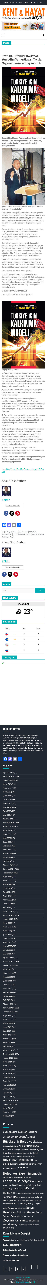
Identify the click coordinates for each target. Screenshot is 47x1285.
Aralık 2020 (7, 1035)
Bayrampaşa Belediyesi (21, 1153)
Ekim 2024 (7, 857)
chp (35, 1160)
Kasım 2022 (7, 946)
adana (7, 1131)
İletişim (26, 2)
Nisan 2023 (7, 927)
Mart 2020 (7, 1070)
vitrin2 (37, 469)
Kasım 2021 (7, 992)
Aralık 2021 (7, 989)
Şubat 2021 (7, 1027)
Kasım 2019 (7, 1085)
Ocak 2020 (7, 1077)
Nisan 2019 (7, 1112)
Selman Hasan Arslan (30, 1212)
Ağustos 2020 (8, 1050)
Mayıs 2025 (7, 830)
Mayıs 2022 (7, 969)
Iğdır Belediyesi (18, 1185)
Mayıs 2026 (7, 784)
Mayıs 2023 (7, 923)
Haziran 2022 (8, 965)
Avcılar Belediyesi (28, 1145)
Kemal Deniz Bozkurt (24, 1193)
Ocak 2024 (7, 892)
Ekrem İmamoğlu (30, 1173)
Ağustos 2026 (8, 773)
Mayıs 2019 (7, 1108)
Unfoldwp (34, 1282)
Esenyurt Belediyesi (17, 1181)
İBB (27, 1221)
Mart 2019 (7, 1116)
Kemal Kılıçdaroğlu (37, 1193)
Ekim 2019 (7, 1089)
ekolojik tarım (22, 532)
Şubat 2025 (7, 842)
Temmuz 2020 (8, 1054)
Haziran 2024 (8, 873)
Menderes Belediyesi (19, 1203)
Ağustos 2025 (8, 819)
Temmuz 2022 (8, 962)
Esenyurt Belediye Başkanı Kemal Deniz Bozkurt (17, 1177)
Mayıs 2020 (7, 1062)
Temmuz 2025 (8, 823)
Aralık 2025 (7, 803)
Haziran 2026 (8, 780)
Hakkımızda (20, 1278)
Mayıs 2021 (7, 1016)
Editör (6, 500)
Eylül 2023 (7, 908)
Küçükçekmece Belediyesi (25, 1197)
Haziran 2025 (8, 827)
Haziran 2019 (8, 1104)
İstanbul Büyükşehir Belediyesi (29, 1225)
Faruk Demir (37, 1181)
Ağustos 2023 (8, 911)
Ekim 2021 (7, 996)
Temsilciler (13, 2)
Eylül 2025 (7, 815)
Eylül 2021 (7, 1000)
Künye (6, 2)
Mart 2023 (7, 931)
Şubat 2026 (7, 796)
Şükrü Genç (8, 1227)
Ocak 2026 (7, 800)
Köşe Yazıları (11, 469)
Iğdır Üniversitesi (30, 1185)
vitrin (32, 469)
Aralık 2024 (7, 850)
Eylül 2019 (7, 1093)
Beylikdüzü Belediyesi (18, 1160)
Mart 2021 (7, 1023)
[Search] (43, 35)
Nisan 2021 (7, 1019)
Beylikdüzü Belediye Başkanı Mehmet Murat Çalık (19, 1156)
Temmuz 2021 (8, 1008)
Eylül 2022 (7, 954)
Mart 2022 (7, 977)
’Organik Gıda (11, 532)
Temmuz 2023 (8, 915)
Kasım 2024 (7, 854)
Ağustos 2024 (8, 865)
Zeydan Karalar (14, 1220)
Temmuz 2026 (8, 776)
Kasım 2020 (7, 1039)
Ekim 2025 (7, 811)
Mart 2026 (7, 792)
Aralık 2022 (7, 942)
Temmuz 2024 (8, 869)
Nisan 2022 (7, 973)
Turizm (12, 537)
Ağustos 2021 (8, 1004)
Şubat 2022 (7, 981)
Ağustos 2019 (8, 1097)
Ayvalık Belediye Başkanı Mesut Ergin (22, 1150)
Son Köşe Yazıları (23, 469)
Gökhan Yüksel (7, 1185)
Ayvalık (5, 1150)
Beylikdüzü (34, 1153)
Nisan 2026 (7, 788)
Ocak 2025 (7, 846)
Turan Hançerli (27, 1216)
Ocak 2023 (7, 938)
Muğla (32, 1204)
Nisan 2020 (7, 1066)
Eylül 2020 (7, 1046)
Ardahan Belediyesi (10, 1146)
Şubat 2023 (7, 935)
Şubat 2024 (7, 888)
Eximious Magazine (22, 1282)
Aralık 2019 (7, 1081)
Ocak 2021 (7, 1031)
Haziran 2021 (8, 1012)
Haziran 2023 (8, 919)
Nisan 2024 (7, 881)
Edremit (7, 1164)
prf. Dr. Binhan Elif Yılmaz (21, 534)
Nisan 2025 (7, 834)
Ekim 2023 (7, 904)
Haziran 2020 (8, 1058)
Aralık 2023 (7, 896)
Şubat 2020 (7, 1073)
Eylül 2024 (7, 861)
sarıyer (22, 1208)
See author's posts (13, 506)
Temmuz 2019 (8, 1100)
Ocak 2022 (7, 985)
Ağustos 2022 (8, 958)
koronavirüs (9, 1196)
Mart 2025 (7, 838)
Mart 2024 (7, 884)
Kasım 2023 (7, 900)
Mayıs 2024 (7, 877)
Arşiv (20, 2)
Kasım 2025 (7, 807)
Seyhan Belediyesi (12, 1216)
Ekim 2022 (7, 950)
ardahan (38, 1142)
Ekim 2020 (7, 1043)
